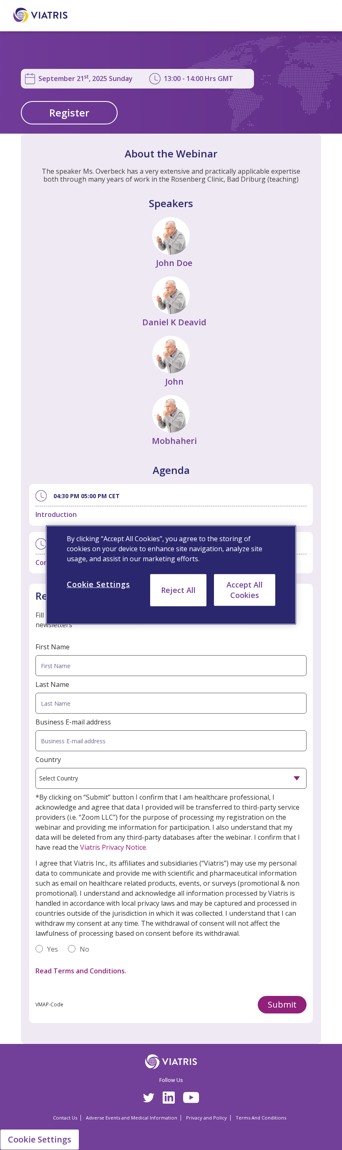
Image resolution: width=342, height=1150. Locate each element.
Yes (52, 949)
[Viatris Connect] (48, 15)
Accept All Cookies (244, 590)
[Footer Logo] (171, 1061)
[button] (282, 1004)
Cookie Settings (39, 1139)
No (84, 949)
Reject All (178, 590)
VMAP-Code (49, 1004)
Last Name (52, 684)
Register (69, 112)
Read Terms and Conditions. (80, 970)
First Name (52, 646)
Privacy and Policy (206, 1117)
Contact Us (65, 1117)
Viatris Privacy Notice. (113, 847)
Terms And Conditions (261, 1117)
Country (48, 759)
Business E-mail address (73, 722)
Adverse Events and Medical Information (131, 1117)
